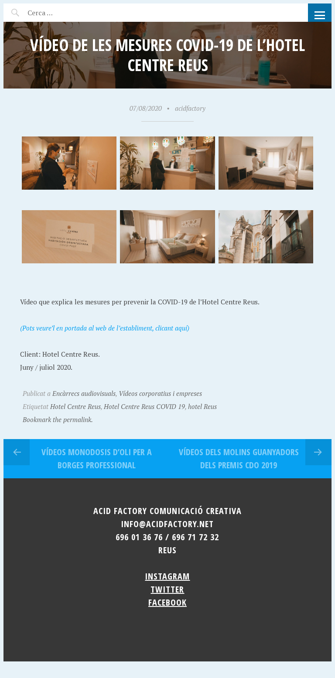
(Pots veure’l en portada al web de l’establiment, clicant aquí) (104, 328)
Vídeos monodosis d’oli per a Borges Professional (96, 458)
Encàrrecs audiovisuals (84, 393)
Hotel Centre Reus (75, 406)
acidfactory (190, 108)
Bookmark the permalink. (58, 419)
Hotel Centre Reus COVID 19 (144, 406)
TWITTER (167, 589)
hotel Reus (202, 406)
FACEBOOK (167, 602)
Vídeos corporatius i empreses (160, 393)
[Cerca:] (63, 12)
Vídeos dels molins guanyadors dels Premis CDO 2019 (239, 458)
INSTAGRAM (167, 576)
